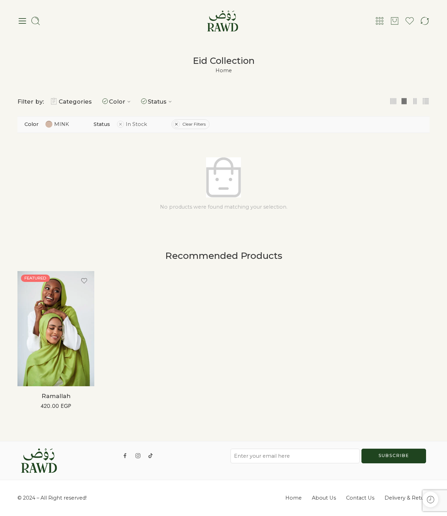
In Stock (136, 124)
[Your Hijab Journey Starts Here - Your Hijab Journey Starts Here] (223, 20)
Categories (75, 101)
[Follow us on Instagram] (138, 456)
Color (117, 101)
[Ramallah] (55, 328)
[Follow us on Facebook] (125, 455)
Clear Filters (194, 124)
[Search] (36, 21)
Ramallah (56, 395)
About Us (324, 498)
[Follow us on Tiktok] (150, 455)
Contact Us (360, 498)
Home (223, 70)
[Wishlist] (84, 281)
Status (157, 101)
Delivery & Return (407, 498)
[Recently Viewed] (430, 499)
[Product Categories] (379, 21)
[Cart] (395, 21)
